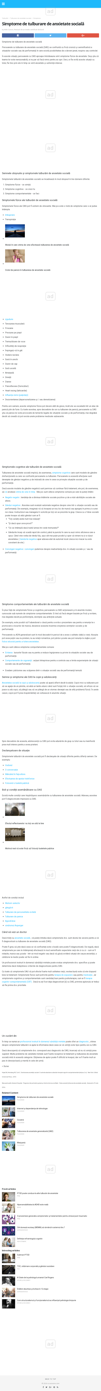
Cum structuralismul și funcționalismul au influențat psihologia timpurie (46, 1300)
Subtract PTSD (23, 1255)
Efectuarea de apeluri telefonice (19, 778)
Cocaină (20, 1120)
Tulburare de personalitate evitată (20, 912)
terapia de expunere (63, 975)
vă (6, 492)
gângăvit (9, 907)
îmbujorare (10, 215)
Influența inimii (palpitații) (16, 395)
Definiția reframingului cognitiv (29, 1239)
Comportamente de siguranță (18, 660)
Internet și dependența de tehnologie (32, 1108)
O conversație (11, 770)
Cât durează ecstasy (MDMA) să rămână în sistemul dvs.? (41, 1227)
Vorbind (8, 765)
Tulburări (5, 18)
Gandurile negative (28, 539)
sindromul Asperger (14, 925)
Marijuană (21, 1143)
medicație (87, 975)
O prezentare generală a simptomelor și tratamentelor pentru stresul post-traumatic (52, 1216)
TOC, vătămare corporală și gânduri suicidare (35, 1266)
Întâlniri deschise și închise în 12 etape (32, 1289)
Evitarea (8, 652)
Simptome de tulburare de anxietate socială (35, 1097)
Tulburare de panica (14, 916)
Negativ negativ (12, 497)
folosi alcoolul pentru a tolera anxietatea (20, 641)
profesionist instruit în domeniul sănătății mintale (42, 1041)
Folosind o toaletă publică (17, 783)
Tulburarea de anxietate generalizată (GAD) (35, 1131)
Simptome (37, 18)
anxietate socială (22, 938)
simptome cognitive (61, 472)
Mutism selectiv (12, 903)
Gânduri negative (12, 505)
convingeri (29, 549)
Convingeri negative (14, 549)
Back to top (50, 1379)
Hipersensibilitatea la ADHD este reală (32, 1205)
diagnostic (84, 1041)
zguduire (9, 319)
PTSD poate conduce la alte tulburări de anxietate (37, 1193)
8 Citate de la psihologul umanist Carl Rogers (35, 1277)
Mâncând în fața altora (15, 774)
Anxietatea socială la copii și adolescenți (20, 683)
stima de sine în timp (25, 492)
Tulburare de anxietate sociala (20, 18)
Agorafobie (10, 921)
